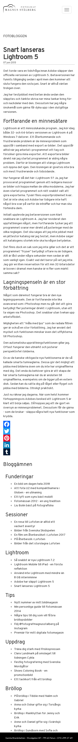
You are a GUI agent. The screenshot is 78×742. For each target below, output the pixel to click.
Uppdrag (15, 642)
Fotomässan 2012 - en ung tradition (37, 501)
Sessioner (16, 515)
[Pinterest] (39, 438)
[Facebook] (39, 424)
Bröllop (13, 689)
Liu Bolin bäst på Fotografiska (34, 505)
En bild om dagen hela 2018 (32, 484)
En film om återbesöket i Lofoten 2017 (39, 535)
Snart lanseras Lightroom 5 (32, 586)
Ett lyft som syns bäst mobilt (33, 497)
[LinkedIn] (39, 445)
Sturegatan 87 (34, 738)
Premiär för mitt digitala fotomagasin (39, 633)
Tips (10, 595)
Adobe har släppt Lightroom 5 (34, 582)
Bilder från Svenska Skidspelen (34, 530)
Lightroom (17, 553)
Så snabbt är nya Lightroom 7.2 (34, 560)
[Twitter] (39, 431)
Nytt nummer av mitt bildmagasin (36, 602)
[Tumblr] (39, 451)
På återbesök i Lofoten (29, 539)
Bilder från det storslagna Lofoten (37, 543)
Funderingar (19, 477)
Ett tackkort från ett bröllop (33, 679)
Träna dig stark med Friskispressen (37, 649)
